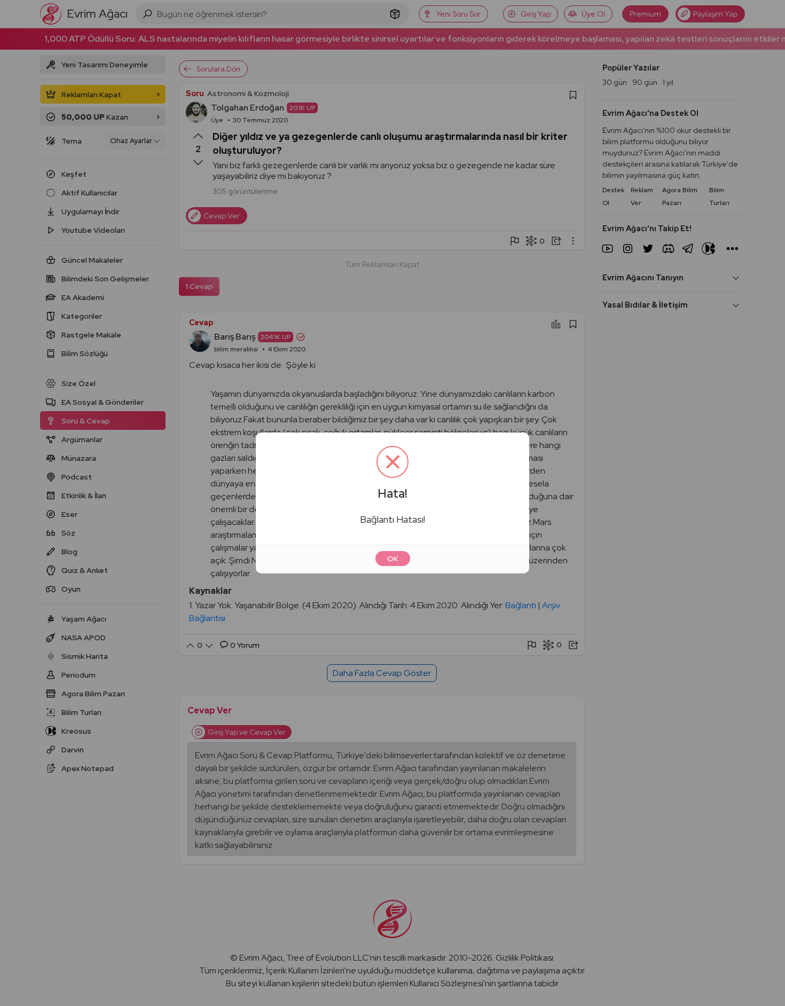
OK (392, 558)
